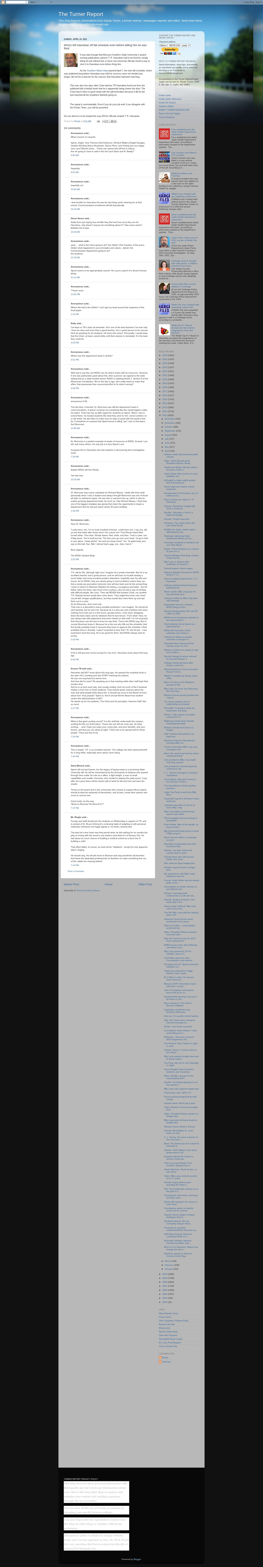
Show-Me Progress (168, 1335)
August (168, 435)
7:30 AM (75, 457)
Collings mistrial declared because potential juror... (180, 586)
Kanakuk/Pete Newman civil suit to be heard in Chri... (180, 998)
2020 (165, 379)
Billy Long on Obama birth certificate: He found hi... (177, 563)
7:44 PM (75, 865)
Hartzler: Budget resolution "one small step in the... (179, 901)
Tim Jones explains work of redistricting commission (177, 703)
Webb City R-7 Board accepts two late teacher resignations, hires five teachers (183, 329)
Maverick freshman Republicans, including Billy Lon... (180, 741)
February (169, 1265)
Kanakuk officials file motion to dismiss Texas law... (178, 1157)
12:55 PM (75, 294)
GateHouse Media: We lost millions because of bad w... (181, 468)
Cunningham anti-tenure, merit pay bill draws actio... (181, 1196)
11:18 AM (75, 257)
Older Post (145, 884)
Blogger (137, 1559)
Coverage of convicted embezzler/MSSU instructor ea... (181, 1229)
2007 (165, 1286)
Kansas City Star (167, 1324)
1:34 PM (75, 314)
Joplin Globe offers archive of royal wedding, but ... (181, 475)
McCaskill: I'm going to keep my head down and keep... (179, 709)
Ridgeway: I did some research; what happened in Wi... (179, 1038)
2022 (165, 371)
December (170, 419)
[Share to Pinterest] (115, 121)
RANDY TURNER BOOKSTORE (174, 110)
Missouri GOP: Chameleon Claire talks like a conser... (180, 985)
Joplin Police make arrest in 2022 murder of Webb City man (184, 240)
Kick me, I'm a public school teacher (181, 1016)
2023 (165, 367)
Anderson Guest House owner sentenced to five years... (178, 920)
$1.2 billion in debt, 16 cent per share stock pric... (179, 978)
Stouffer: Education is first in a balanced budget (178, 513)
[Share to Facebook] (112, 121)
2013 (165, 407)
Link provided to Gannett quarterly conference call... (180, 767)
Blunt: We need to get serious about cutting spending (181, 754)
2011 (164, 415)
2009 (165, 1278)
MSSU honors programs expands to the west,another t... (181, 618)
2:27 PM (75, 708)
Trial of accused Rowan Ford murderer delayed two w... (178, 1164)
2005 (165, 1294)
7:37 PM (75, 808)
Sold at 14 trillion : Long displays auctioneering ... (179, 926)
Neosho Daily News (168, 1332)
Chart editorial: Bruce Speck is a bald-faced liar (179, 625)
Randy (165, 1357)
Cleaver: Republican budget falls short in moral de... (179, 507)
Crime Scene (165, 1317)
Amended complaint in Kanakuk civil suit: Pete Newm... (181, 543)
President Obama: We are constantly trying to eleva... (178, 1222)
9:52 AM (75, 172)
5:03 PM (75, 639)
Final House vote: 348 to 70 (177, 1093)
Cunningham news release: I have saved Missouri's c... (180, 1031)
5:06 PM (75, 388)
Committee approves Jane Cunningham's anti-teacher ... (179, 959)
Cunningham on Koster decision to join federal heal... (180, 888)
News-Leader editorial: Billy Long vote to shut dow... (180, 907)
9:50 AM (75, 155)
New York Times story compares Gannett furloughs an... (179, 1021)
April (167, 451)
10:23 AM (75, 209)
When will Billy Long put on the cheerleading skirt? (178, 1077)
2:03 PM (75, 559)
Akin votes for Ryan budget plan (179, 863)
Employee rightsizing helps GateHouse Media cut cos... (178, 537)
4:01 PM (75, 360)
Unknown (166, 1362)
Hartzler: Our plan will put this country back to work (178, 851)
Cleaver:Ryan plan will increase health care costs (179, 858)
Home (109, 884)
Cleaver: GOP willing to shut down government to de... (180, 1151)
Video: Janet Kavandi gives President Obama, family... (178, 462)
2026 (165, 355)
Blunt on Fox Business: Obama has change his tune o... (181, 1248)
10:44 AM (75, 232)
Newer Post (71, 884)
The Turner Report (80, 14)
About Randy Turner (168, 1313)
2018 (165, 387)
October (169, 427)
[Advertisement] (179, 1414)
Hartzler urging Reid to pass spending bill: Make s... (177, 1183)
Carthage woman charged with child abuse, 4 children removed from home (184, 263)
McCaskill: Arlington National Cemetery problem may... (177, 1242)
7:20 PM (75, 737)
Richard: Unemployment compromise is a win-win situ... (180, 894)
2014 (165, 403)
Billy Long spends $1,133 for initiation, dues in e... (177, 952)
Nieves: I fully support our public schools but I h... (179, 716)
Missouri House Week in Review (179, 1127)
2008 (165, 1282)
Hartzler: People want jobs (176, 519)
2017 (165, 391)
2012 (165, 411)
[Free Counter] (69, 1471)
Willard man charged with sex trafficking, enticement (183, 195)
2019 (165, 383)
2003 (165, 1302)
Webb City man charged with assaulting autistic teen (185, 306)
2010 (165, 1274)
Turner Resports (167, 117)
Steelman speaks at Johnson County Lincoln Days (178, 1254)
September (170, 431)
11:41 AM (75, 277)
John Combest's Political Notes (174, 1321)
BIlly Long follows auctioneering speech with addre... (179, 812)
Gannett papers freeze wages (178, 568)
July (167, 439)
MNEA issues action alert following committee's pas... (180, 946)
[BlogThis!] (106, 121)
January (169, 1269)
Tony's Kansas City (168, 1346)
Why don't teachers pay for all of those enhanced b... (179, 939)
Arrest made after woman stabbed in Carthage (183, 285)
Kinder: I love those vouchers (178, 1026)
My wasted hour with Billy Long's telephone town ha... (179, 875)
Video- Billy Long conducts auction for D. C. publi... (180, 1177)
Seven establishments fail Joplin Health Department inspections (183, 217)
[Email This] (103, 121)
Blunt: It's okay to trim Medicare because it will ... (179, 683)
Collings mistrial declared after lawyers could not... (178, 664)
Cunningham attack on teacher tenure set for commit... (179, 1209)
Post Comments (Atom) (88, 890)
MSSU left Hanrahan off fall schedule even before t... (177, 631)
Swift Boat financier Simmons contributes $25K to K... (178, 1235)
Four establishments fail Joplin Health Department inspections (183, 132)
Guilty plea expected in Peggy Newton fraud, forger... (178, 972)
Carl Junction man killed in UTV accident (184, 154)
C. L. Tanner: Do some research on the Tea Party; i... (181, 1138)
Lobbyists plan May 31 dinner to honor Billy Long (179, 806)
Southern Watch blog (97, 70)
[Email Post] (98, 121)
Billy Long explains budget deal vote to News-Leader (181, 1057)
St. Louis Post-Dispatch (170, 1342)
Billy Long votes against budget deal (181, 1089)
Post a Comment (76, 871)
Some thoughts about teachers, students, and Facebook (179, 1070)
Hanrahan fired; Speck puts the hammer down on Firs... (179, 644)
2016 (165, 395)
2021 (165, 375)
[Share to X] (109, 121)
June (167, 443)
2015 (165, 399)
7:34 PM (75, 756)
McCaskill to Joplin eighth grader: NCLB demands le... (180, 481)
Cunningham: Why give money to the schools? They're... (180, 780)
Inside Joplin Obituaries (170, 99)
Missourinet (164, 1328)
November (170, 423)
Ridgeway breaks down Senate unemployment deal (179, 722)
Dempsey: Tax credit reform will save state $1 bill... (179, 524)
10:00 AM (75, 189)
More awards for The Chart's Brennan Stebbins (178, 1004)
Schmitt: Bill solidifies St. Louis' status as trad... (178, 1132)
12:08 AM (75, 428)
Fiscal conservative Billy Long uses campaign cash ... (181, 748)
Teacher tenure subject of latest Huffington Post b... (179, 1216)
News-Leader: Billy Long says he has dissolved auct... (180, 593)
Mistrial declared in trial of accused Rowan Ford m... (180, 670)
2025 (165, 359)
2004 (165, 1298)
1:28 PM (75, 511)
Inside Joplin (165, 95)
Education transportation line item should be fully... (180, 845)
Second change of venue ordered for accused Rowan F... (180, 657)
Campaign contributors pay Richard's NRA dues (177, 1011)
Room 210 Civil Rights (169, 113)
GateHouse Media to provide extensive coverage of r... (178, 638)
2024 (165, 363)
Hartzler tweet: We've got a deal (179, 1103)
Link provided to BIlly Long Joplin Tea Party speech (180, 761)
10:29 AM (75, 479)
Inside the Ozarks (167, 102)
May (167, 447)
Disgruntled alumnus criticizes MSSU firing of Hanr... (178, 605)
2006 (165, 1290)
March (168, 1261)
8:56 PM (75, 659)
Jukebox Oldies (166, 106)
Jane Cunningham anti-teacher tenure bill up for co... (179, 991)
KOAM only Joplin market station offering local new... (179, 530)
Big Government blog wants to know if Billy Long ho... (181, 832)
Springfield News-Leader (171, 1339)
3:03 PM (75, 343)
